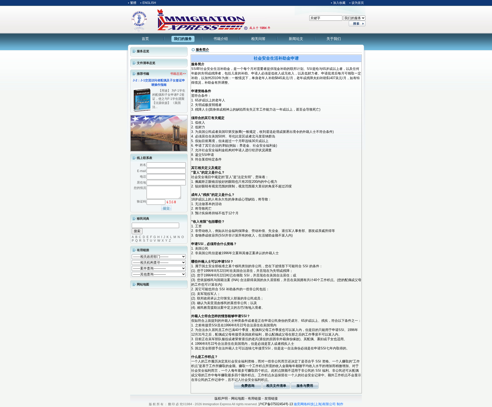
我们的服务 (183, 39)
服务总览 (143, 51)
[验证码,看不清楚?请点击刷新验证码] (171, 202)
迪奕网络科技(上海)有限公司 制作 (318, 404)
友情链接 (271, 398)
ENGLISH (149, 3)
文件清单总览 (146, 63)
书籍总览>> (178, 74)
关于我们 (333, 39)
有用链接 (143, 250)
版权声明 (221, 398)
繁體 (133, 3)
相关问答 (258, 39)
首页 (145, 39)
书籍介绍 (220, 39)
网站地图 (143, 284)
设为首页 (358, 3)
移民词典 (143, 218)
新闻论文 (296, 39)
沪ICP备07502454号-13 (275, 404)
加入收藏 (339, 3)
